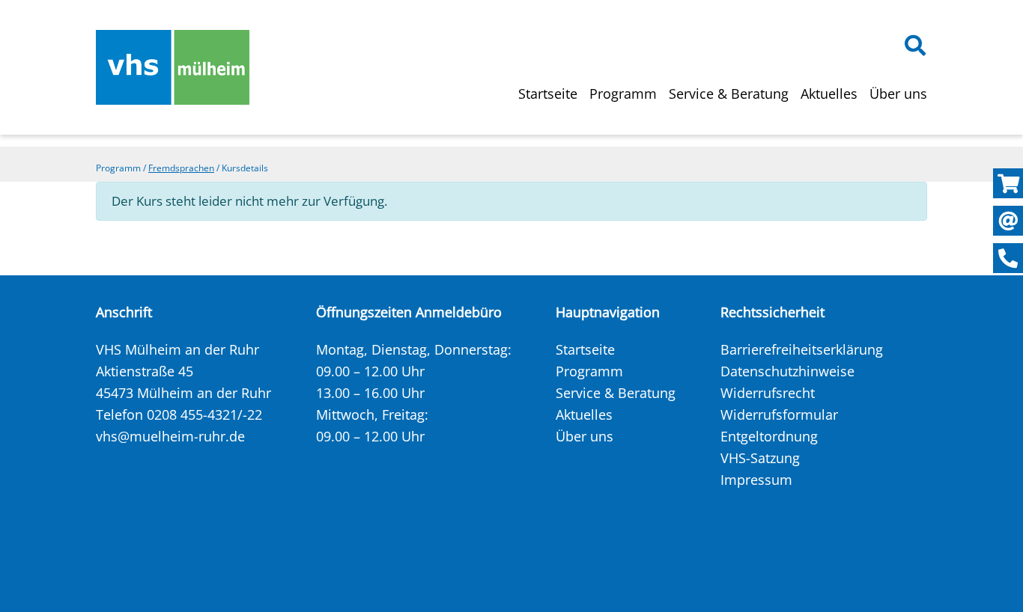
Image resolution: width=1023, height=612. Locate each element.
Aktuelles (829, 93)
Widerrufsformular (779, 414)
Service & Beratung (729, 93)
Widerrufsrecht (767, 393)
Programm (623, 93)
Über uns (898, 93)
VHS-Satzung (760, 458)
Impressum (756, 480)
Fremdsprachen (181, 168)
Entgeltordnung (769, 436)
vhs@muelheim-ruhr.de (170, 436)
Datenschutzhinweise (787, 371)
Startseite (547, 93)
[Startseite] (172, 67)
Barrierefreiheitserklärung (801, 349)
